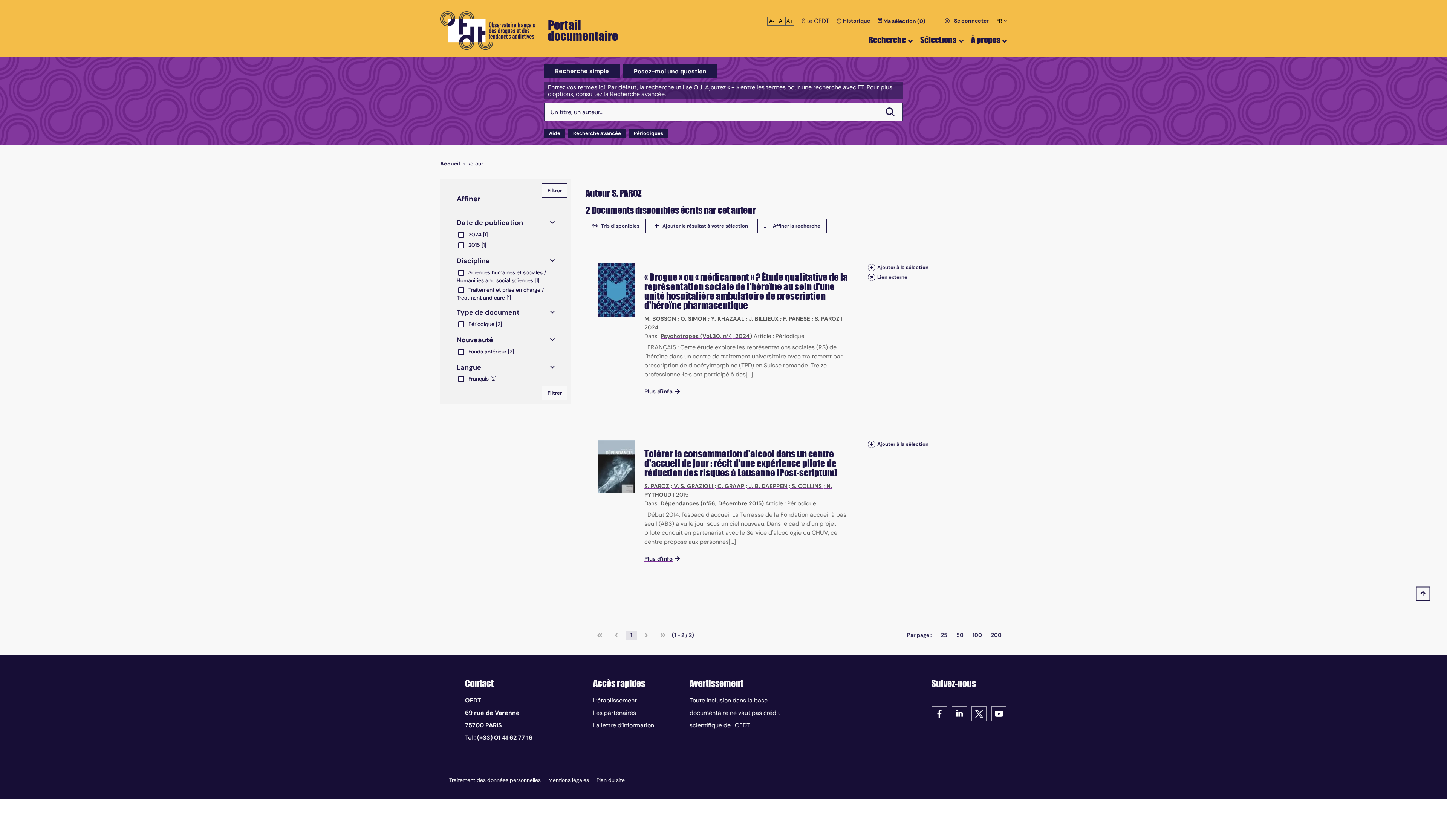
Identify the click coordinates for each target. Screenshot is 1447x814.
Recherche (887, 40)
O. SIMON (694, 319)
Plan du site (611, 780)
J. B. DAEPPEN (768, 486)
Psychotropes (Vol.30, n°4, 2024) (706, 336)
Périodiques (648, 133)
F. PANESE (796, 319)
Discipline (473, 260)
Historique (856, 20)
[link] (600, 635)
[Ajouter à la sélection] (871, 267)
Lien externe (892, 277)
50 (960, 635)
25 (944, 635)
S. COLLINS (807, 486)
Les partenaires (614, 713)
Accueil (450, 163)
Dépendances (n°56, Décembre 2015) (712, 503)
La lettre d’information (623, 725)
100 (977, 635)
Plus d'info (658, 391)
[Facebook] (939, 713)
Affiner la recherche (796, 226)
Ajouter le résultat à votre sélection (705, 226)
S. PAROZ (827, 319)
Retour (475, 163)
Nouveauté (475, 339)
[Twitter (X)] (979, 713)
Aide (554, 133)
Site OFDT (815, 21)
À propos (985, 40)
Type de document (488, 312)
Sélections (938, 40)
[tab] (582, 71)
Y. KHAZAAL (727, 319)
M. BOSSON (660, 319)
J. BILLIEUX (764, 319)
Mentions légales (568, 780)
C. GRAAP (730, 486)
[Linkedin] (959, 713)
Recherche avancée (597, 133)
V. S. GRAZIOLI (693, 486)
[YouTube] (998, 713)
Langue (469, 367)
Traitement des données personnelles (495, 780)
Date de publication (490, 222)
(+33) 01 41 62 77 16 (504, 738)
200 (996, 635)
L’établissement (615, 700)
